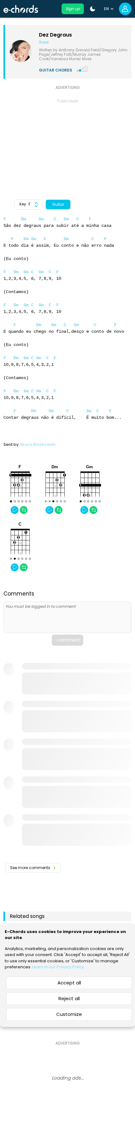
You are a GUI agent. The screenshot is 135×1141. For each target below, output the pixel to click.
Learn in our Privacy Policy (58, 967)
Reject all (69, 998)
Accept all (69, 982)
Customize (69, 1014)
